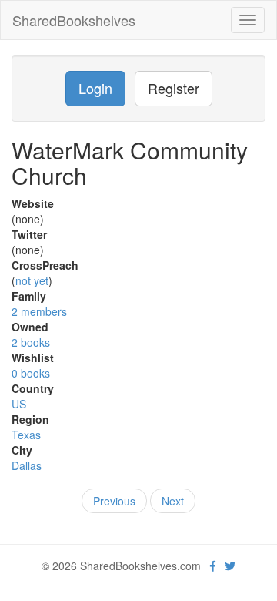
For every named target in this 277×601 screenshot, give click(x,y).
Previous (114, 501)
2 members (39, 311)
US (19, 403)
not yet (31, 280)
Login (95, 88)
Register (173, 88)
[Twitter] (230, 565)
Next (173, 501)
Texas (26, 434)
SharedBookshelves (73, 20)
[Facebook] (212, 565)
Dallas (27, 465)
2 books (31, 342)
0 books (31, 373)
